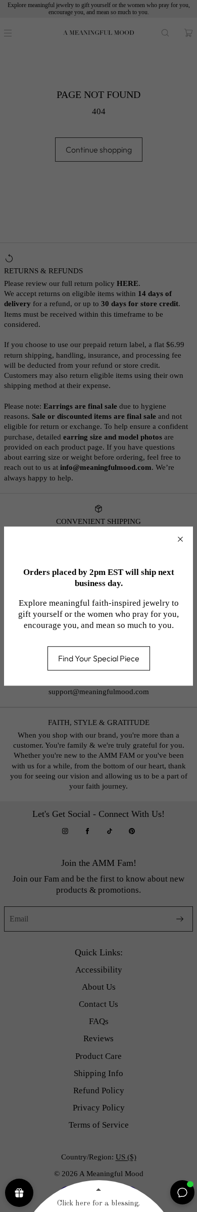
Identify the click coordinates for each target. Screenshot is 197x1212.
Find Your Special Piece (98, 658)
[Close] (180, 539)
